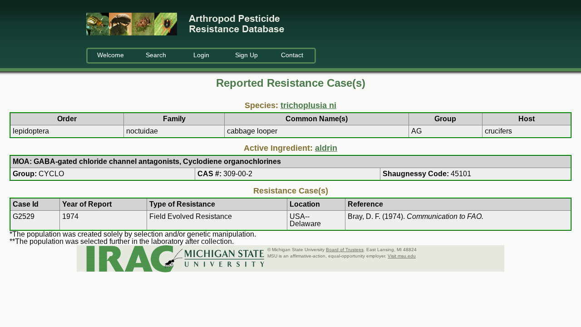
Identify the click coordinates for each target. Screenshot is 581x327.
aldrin (326, 148)
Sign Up (246, 55)
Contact (292, 55)
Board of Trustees (345, 249)
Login (201, 55)
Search (156, 55)
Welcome (110, 55)
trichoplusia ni (308, 105)
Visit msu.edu (402, 255)
